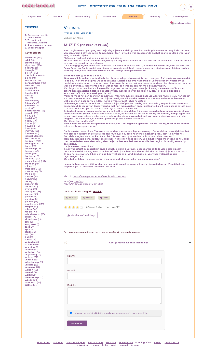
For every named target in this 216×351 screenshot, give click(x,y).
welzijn (29, 270)
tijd (27, 237)
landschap (31, 148)
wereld (29, 272)
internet (29, 133)
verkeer (29, 257)
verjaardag (31, 254)
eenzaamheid (32, 83)
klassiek (89, 198)
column (57, 16)
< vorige (68, 33)
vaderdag (30, 242)
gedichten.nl (172, 342)
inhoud (152, 5)
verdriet (29, 249)
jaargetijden (32, 136)
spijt (27, 227)
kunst (28, 146)
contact (141, 5)
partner (29, 194)
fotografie (30, 103)
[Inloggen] (191, 7)
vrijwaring (82, 345)
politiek (29, 201)
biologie (29, 70)
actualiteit (30, 57)
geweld (29, 113)
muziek (29, 176)
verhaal (133, 16)
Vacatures (31, 26)
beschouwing (82, 16)
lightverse (30, 156)
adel (27, 60)
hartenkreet (109, 16)
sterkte (29, 232)
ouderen (29, 184)
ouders (29, 186)
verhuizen (30, 252)
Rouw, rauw (34, 37)
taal (27, 234)
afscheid (30, 62)
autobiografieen (143, 342)
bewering (155, 16)
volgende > (87, 33)
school (28, 216)
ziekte (28, 285)
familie (29, 93)
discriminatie (32, 75)
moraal (29, 174)
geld (27, 108)
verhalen (111, 342)
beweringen (126, 342)
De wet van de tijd (38, 35)
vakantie (30, 244)
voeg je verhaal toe (182, 23)
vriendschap (32, 262)
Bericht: (71, 285)
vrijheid (29, 264)
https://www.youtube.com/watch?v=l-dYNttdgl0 (99, 176)
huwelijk (30, 126)
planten (29, 199)
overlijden (30, 191)
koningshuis (32, 143)
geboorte (30, 105)
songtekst (30, 224)
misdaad (30, 169)
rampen (29, 206)
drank (28, 78)
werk (28, 275)
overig (28, 189)
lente (106, 198)
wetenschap (32, 277)
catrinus (78, 181)
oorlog (28, 181)
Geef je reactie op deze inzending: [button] (128, 242)
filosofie (29, 100)
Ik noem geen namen (40, 45)
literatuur (30, 158)
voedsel (29, 259)
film (27, 98)
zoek (113, 345)
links (131, 5)
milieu (28, 166)
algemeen (30, 65)
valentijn (30, 247)
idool (28, 128)
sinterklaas (31, 219)
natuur (29, 179)
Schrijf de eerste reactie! (126, 232)
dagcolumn (34, 16)
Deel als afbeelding (83, 215)
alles (76, 33)
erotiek (29, 88)
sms (27, 222)
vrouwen (30, 267)
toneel (28, 239)
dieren (28, 73)
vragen (121, 5)
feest (28, 95)
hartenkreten (95, 342)
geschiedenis (32, 110)
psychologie (31, 204)
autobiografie (180, 16)
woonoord (30, 282)
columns (58, 342)
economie (30, 80)
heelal (28, 118)
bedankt (29, 67)
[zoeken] (183, 7)
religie (28, 211)
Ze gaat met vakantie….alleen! (37, 41)
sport (28, 229)
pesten (29, 196)
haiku (28, 115)
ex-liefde (30, 90)
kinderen (30, 141)
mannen (29, 163)
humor (28, 123)
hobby (28, 121)
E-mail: (71, 270)
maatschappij (32, 161)
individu (29, 131)
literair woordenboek (102, 5)
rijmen (82, 5)
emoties (29, 85)
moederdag (31, 171)
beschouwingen (75, 342)
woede (29, 280)
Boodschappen (36, 47)
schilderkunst (32, 214)
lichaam (29, 151)
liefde (28, 153)
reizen (28, 209)
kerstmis (30, 138)
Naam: (71, 256)
